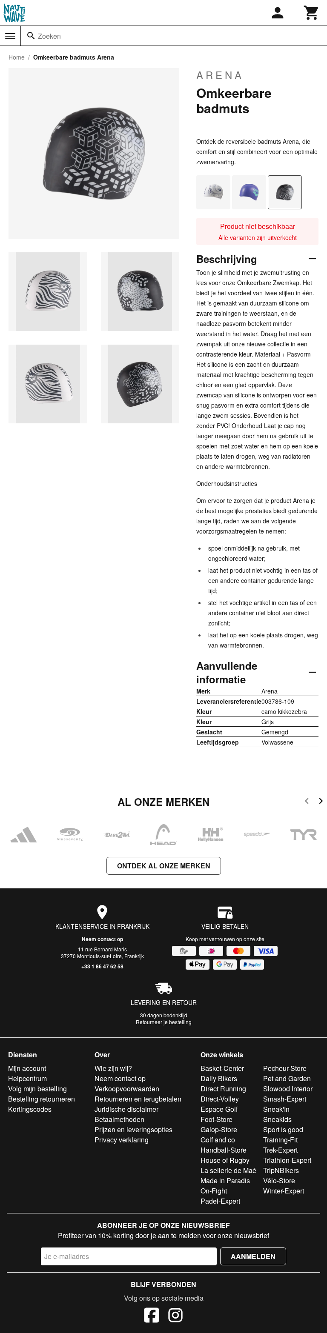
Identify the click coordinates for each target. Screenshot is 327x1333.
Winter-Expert (283, 1191)
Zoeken (49, 36)
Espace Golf (219, 1109)
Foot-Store (216, 1119)
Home (17, 57)
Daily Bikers (219, 1078)
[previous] (307, 802)
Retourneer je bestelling (164, 1021)
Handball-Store (224, 1150)
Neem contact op (102, 939)
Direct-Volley (220, 1099)
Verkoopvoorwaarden (127, 1088)
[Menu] (10, 36)
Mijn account (27, 1068)
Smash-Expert (284, 1099)
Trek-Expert (280, 1150)
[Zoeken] (31, 36)
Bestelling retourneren (41, 1099)
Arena (220, 75)
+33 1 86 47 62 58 (102, 966)
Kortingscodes (30, 1109)
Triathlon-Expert (287, 1160)
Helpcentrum (27, 1078)
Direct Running (223, 1088)
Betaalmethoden (119, 1119)
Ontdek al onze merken (163, 866)
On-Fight (214, 1191)
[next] (321, 802)
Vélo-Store (279, 1180)
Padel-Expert (220, 1201)
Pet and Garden (287, 1078)
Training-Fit (280, 1140)
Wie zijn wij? (113, 1068)
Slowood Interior (288, 1088)
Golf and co (218, 1140)
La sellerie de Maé (228, 1170)
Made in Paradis (225, 1180)
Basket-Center (222, 1068)
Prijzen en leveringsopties (133, 1129)
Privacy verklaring (122, 1140)
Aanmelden (253, 1256)
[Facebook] (151, 1316)
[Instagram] (175, 1316)
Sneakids (277, 1119)
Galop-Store (219, 1129)
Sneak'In (276, 1109)
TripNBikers (281, 1170)
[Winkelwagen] (311, 12)
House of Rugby (225, 1160)
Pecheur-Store (285, 1068)
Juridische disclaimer (126, 1109)
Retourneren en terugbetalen (138, 1099)
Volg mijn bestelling (37, 1088)
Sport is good (283, 1129)
